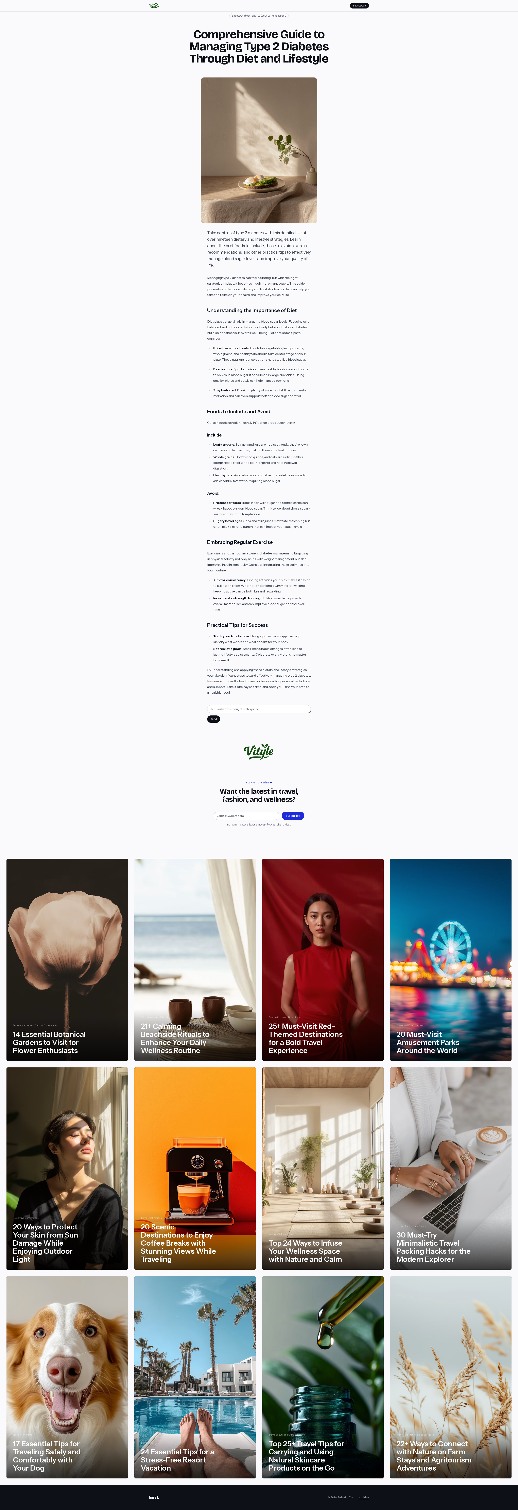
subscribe (359, 5)
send (213, 719)
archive (364, 1497)
